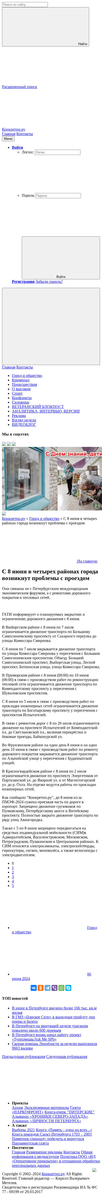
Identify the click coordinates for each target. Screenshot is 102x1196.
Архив (17, 1107)
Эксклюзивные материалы (46, 1107)
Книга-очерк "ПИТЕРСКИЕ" (70, 1112)
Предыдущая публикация (23, 1056)
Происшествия (24, 384)
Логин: (28, 152)
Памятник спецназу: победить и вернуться (48, 1139)
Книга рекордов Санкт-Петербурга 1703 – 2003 (52, 1134)
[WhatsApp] (61, 988)
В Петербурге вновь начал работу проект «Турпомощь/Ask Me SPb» (46, 1037)
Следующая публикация (66, 1056)
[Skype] (68, 988)
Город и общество (27, 375)
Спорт (17, 393)
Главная (8, 134)
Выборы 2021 (23, 1130)
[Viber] (54, 988)
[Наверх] (39, 1095)
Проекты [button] (20, 1103)
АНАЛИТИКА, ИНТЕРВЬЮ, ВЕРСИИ (46, 411)
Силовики (20, 402)
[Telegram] (48, 988)
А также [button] (19, 1125)
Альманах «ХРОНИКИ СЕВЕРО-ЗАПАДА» (50, 1116)
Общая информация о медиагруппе (52, 1154)
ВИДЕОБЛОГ (24, 424)
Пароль (28, 195)
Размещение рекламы (44, 1152)
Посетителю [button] (22, 1148)
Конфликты (22, 398)
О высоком (21, 389)
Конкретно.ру (53, 1174)
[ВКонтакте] (34, 988)
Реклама (19, 416)
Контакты (24, 134)
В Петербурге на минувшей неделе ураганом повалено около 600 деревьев (50, 1028)
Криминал (20, 380)
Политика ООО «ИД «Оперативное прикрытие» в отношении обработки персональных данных (56, 1161)
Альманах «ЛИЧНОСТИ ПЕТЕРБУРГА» (46, 1121)
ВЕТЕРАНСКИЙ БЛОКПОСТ (38, 407)
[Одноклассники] (41, 988)
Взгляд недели (24, 420)
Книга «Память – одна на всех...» (64, 1130)
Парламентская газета (30, 1143)
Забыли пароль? (49, 281)
